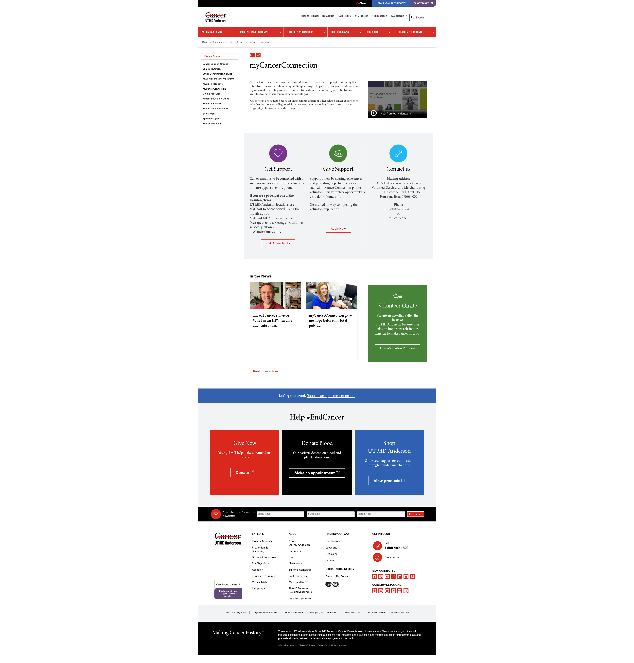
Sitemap (330, 560)
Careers (343, 16)
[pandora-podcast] (393, 590)
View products (387, 480)
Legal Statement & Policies (265, 612)
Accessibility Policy (336, 576)
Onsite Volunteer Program (397, 348)
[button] (252, 54)
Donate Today (421, 3)
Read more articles (265, 371)
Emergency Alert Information (323, 612)
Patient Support (212, 56)
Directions (331, 553)
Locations (331, 547)
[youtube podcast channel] (387, 590)
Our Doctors (379, 16)
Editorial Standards (300, 569)
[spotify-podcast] (381, 590)
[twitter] (381, 576)
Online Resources (212, 93)
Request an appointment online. (331, 396)
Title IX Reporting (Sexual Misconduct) (301, 590)
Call (396, 545)
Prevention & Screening (254, 32)
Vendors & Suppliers (399, 612)
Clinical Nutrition (212, 68)
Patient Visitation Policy (215, 108)
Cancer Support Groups (215, 64)
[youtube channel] (387, 576)
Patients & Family (211, 32)
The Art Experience (213, 123)
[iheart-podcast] (400, 590)
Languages (398, 16)
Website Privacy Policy (236, 612)
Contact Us (361, 16)
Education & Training (409, 32)
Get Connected (276, 243)
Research (372, 32)
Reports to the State (294, 612)
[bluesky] (406, 576)
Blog (291, 557)
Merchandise (297, 582)
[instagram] (393, 576)
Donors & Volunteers (300, 32)
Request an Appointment (391, 3)
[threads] (412, 576)
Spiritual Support (212, 118)
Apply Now (338, 228)
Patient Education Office (216, 98)
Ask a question (393, 557)
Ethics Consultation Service (217, 73)
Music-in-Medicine (213, 83)
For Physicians (340, 32)
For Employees (298, 576)
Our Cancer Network (376, 612)
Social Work (209, 113)
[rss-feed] (406, 590)
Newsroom (295, 563)
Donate (243, 472)
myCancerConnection (214, 88)
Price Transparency (300, 598)
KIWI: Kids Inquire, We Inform (218, 78)
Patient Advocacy (212, 103)
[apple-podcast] (374, 590)
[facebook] (374, 576)
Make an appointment (315, 472)
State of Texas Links (351, 612)
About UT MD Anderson (299, 543)
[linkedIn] (400, 576)
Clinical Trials (309, 16)
